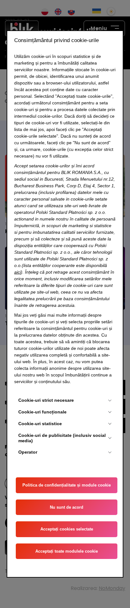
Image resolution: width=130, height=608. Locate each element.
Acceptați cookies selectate (66, 529)
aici (17, 272)
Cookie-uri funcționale (42, 411)
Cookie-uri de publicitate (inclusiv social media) (62, 438)
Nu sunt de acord (66, 507)
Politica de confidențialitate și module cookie (66, 485)
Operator (27, 452)
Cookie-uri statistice (40, 423)
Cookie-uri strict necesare (46, 400)
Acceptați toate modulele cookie (66, 551)
